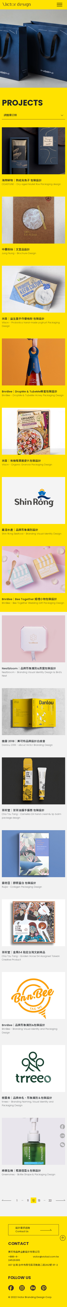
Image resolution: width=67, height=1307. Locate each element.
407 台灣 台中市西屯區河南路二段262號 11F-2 (33, 1264)
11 (28, 1200)
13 (39, 1200)
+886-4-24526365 (14, 1258)
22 (50, 1200)
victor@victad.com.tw (46, 1256)
